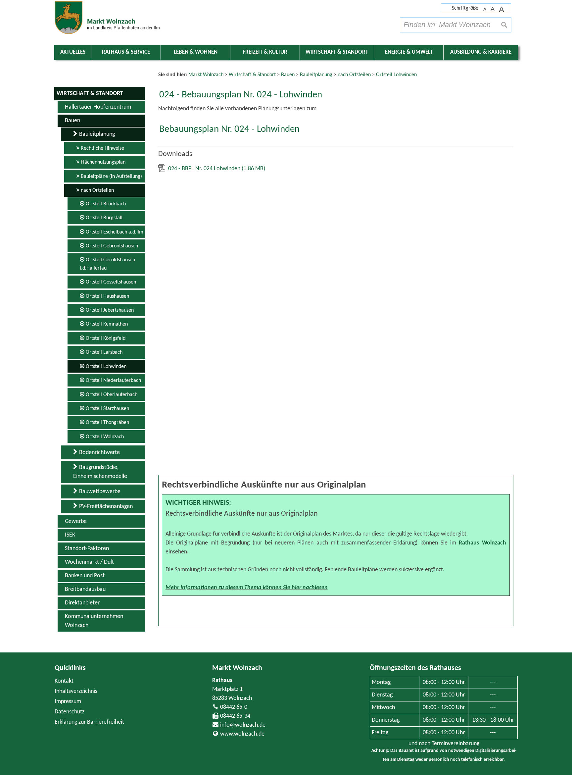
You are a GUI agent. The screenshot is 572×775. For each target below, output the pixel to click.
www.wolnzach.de (242, 734)
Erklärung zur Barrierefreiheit (89, 722)
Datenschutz (69, 712)
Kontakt (64, 681)
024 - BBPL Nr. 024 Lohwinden (216, 169)
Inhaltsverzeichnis (76, 691)
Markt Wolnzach (237, 668)
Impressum (68, 701)
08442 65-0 (233, 707)
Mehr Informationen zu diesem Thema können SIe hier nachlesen (247, 588)
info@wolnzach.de (242, 725)
